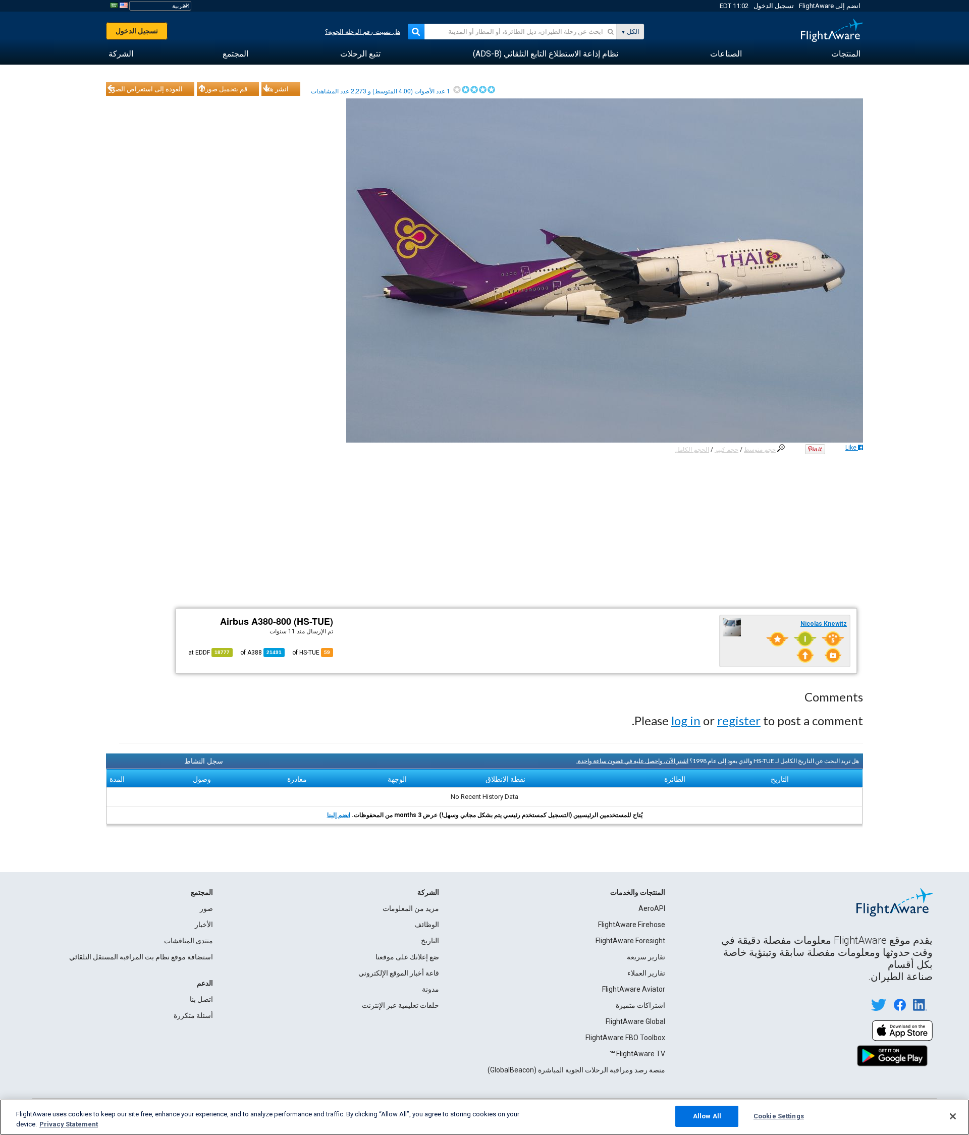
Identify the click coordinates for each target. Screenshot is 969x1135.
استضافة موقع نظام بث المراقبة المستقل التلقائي (141, 957)
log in (686, 720)
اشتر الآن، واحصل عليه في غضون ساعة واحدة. (632, 761)
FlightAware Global (635, 1021)
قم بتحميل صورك (223, 89)
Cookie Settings (778, 1116)
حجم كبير (726, 449)
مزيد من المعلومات (411, 908)
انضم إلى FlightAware (829, 6)
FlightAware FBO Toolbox (625, 1038)
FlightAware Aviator (633, 989)
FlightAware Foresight (630, 941)
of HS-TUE (311, 652)
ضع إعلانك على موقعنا (407, 957)
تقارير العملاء (646, 973)
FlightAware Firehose (631, 925)
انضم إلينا (338, 815)
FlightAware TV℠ (637, 1054)
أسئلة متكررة (193, 1015)
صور (206, 908)
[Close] (953, 1116)
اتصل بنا (201, 999)
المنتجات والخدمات (637, 892)
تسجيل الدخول (773, 6)
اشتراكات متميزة (640, 1005)
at (209, 652)
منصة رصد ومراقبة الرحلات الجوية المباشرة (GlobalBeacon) (576, 1070)
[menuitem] (846, 54)
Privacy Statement (68, 1124)
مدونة (430, 989)
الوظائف (426, 925)
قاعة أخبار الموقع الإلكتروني (398, 973)
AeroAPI (651, 908)
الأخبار (204, 925)
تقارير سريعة (646, 957)
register (739, 720)
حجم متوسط (760, 449)
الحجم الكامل (692, 449)
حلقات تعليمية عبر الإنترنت (400, 1005)
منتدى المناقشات (188, 941)
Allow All (707, 1116)
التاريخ (430, 941)
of (261, 652)
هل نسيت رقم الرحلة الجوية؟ (362, 31)
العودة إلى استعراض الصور (146, 89)
